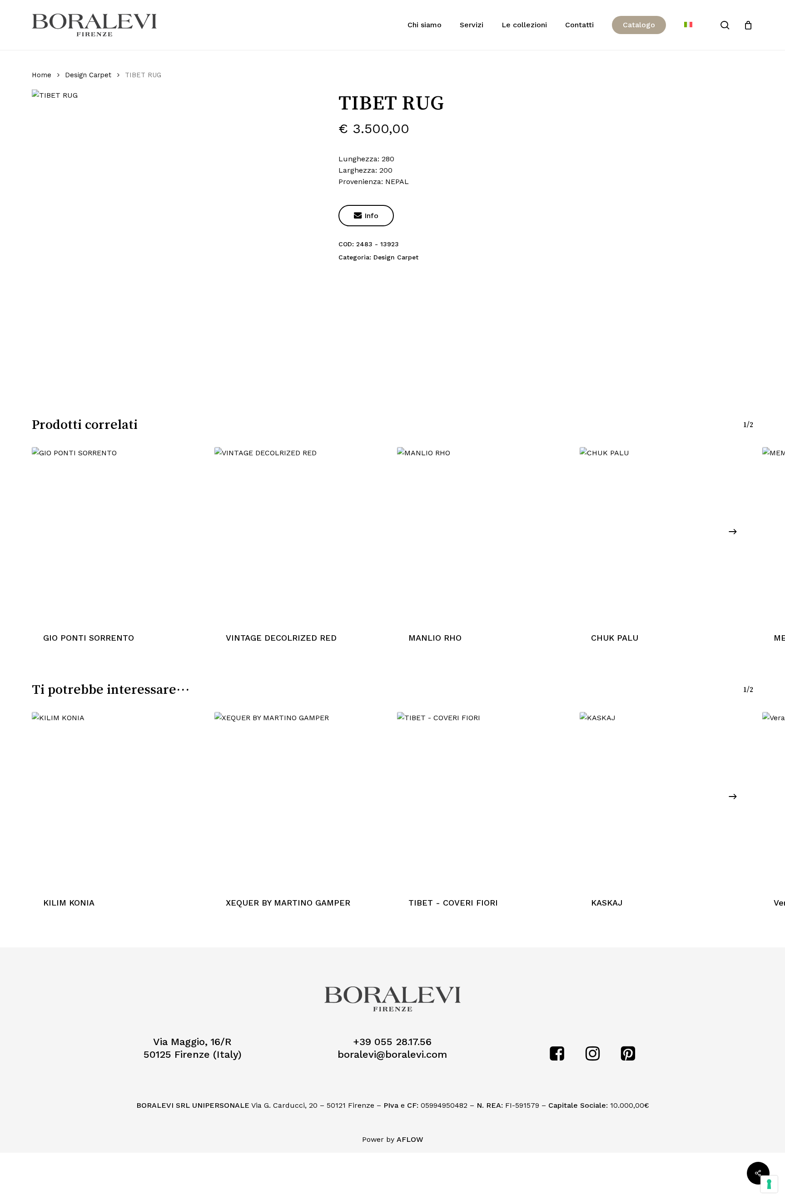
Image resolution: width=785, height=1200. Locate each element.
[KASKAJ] (666, 799)
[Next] (733, 532)
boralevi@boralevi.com (392, 1054)
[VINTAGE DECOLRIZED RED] (301, 534)
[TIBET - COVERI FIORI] (484, 799)
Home (41, 75)
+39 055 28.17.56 (392, 1041)
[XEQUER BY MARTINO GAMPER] (301, 799)
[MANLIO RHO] (484, 534)
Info (366, 215)
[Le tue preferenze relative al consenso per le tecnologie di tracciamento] (769, 1184)
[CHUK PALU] (666, 534)
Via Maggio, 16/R (192, 1041)
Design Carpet (88, 75)
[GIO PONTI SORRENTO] (118, 534)
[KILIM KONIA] (118, 799)
